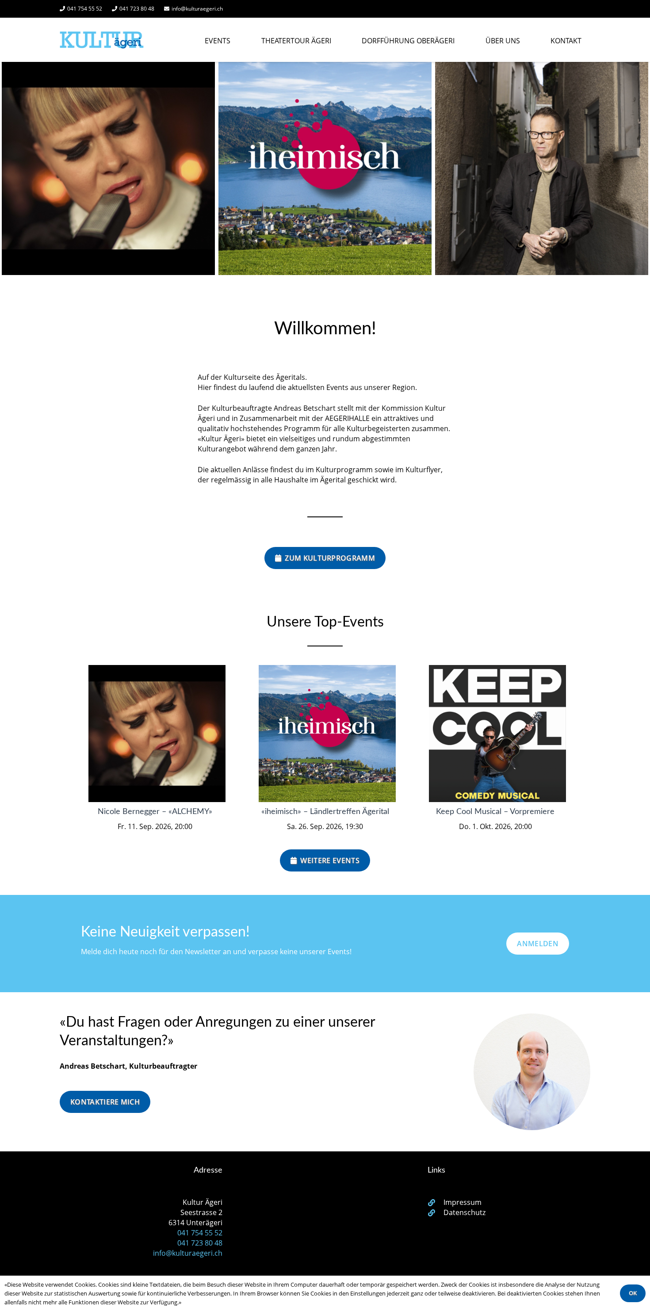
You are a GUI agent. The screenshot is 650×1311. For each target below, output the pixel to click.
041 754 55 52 (199, 1233)
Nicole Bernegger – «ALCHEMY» (155, 812)
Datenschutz (465, 1212)
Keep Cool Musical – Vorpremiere (495, 812)
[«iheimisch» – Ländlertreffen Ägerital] (325, 168)
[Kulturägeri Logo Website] (102, 39)
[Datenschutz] (436, 1212)
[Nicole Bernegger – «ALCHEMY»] (108, 168)
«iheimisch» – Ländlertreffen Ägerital (325, 812)
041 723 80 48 (199, 1243)
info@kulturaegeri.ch (187, 1253)
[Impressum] (436, 1202)
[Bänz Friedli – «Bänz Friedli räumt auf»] (541, 168)
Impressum (463, 1202)
